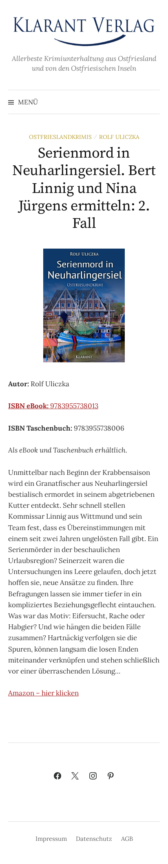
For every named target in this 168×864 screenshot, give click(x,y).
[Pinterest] (111, 776)
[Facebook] (57, 776)
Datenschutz (94, 838)
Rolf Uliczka (119, 137)
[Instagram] (93, 776)
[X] (75, 776)
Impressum (51, 838)
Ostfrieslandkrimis (60, 137)
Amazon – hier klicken (43, 693)
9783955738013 (53, 405)
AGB (127, 838)
